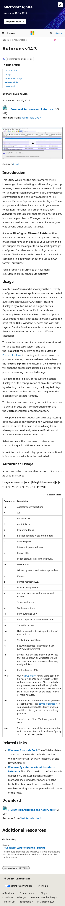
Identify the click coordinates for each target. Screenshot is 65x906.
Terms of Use (9, 901)
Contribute (7, 897)
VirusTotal (29, 675)
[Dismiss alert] (60, 4)
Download (10, 86)
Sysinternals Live (29, 117)
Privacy (20, 897)
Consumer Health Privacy (42, 897)
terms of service (47, 703)
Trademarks (25, 901)
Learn (6, 39)
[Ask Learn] (54, 39)
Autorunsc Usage (13, 78)
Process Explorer (12, 355)
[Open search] (51, 33)
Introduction (11, 70)
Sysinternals (18, 39)
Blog (43, 893)
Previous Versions (28, 893)
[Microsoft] (32, 33)
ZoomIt (16, 164)
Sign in (59, 33)
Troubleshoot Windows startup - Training (23, 847)
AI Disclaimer (9, 893)
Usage (8, 74)
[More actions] (60, 39)
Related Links (11, 82)
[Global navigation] (3, 33)
